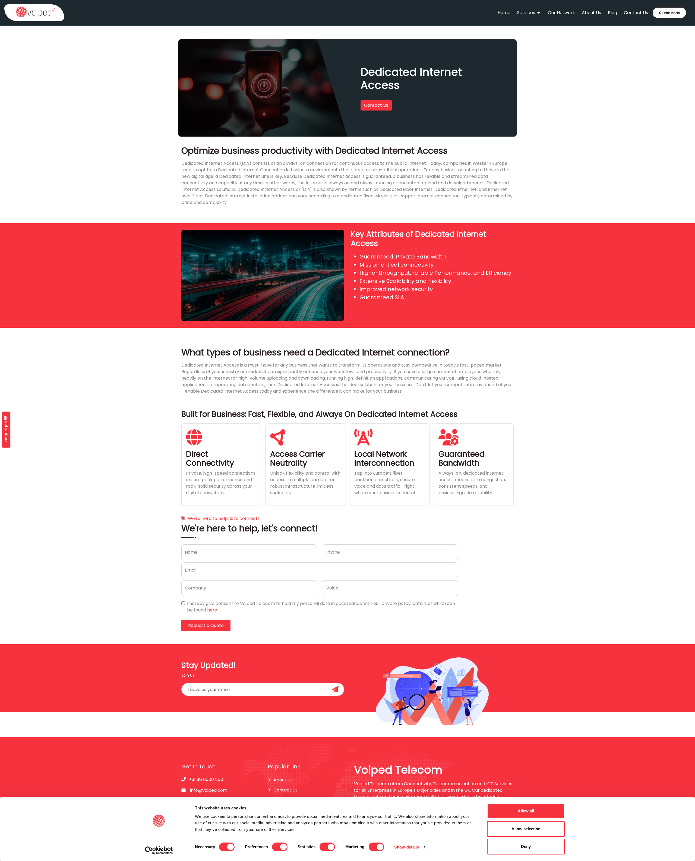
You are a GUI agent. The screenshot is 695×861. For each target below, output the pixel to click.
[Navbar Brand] (34, 12)
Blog (612, 13)
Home (504, 13)
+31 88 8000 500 (205, 779)
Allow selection (526, 829)
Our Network (561, 13)
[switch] (280, 847)
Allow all (526, 811)
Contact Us (636, 13)
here (212, 610)
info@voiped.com (208, 790)
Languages (6, 431)
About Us (591, 13)
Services (526, 13)
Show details (406, 847)
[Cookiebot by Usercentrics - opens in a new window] (159, 850)
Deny (526, 846)
